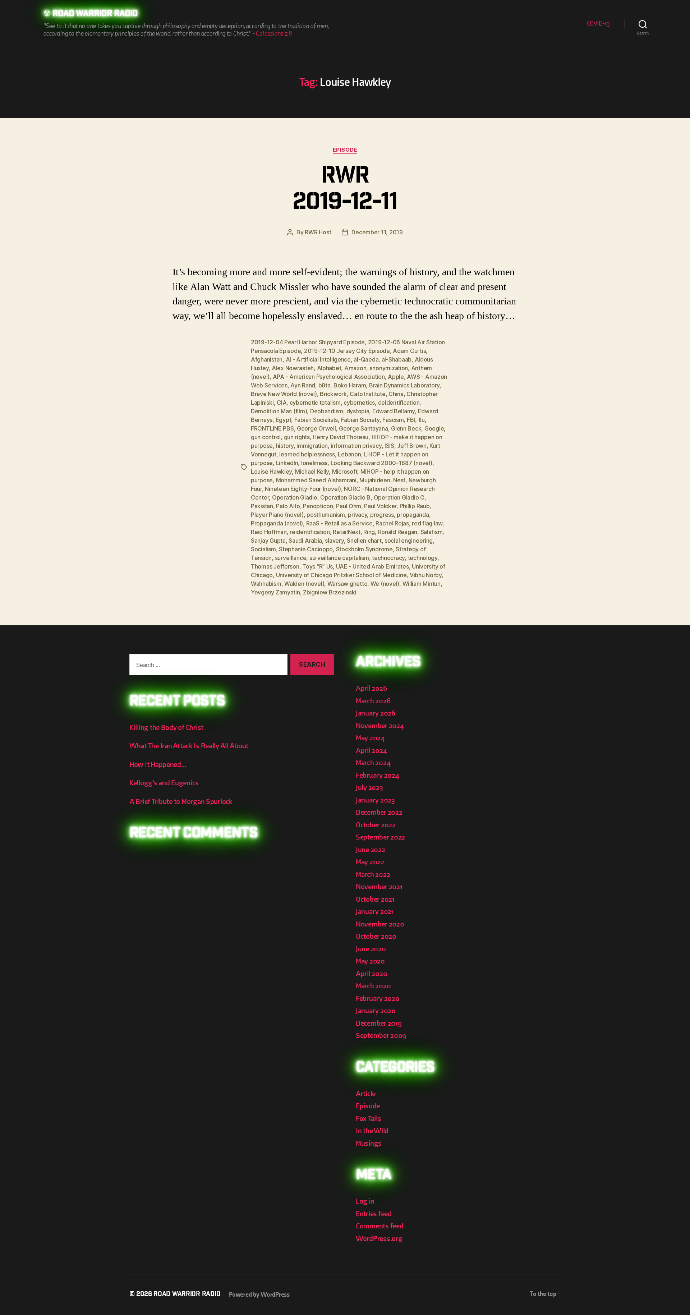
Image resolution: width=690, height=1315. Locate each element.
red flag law (427, 523)
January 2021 (375, 911)
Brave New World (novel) (284, 393)
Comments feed (380, 1226)
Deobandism (326, 411)
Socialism (263, 549)
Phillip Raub (415, 506)
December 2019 (379, 1023)
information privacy (356, 445)
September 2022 (380, 837)
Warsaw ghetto (347, 583)
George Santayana (363, 428)
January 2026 (375, 713)
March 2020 (373, 985)
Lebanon (349, 454)
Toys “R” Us (317, 566)
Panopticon (318, 506)
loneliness (314, 462)
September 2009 (381, 1035)
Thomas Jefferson (275, 566)
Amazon (355, 368)
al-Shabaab (396, 359)
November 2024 (380, 725)
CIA (281, 402)
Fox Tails (368, 1118)
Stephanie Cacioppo (306, 549)
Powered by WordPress (259, 1294)
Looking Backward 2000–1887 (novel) (381, 462)
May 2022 (370, 861)
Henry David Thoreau (340, 437)
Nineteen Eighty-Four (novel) (303, 488)
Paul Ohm (348, 506)
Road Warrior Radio (95, 14)
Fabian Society (360, 419)
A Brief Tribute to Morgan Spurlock (181, 801)
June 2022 (370, 849)
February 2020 (378, 998)
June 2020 (371, 948)
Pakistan (262, 506)
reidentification (310, 531)
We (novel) (385, 583)
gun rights (297, 437)
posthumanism (326, 514)
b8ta (324, 385)
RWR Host (318, 232)
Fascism (393, 419)
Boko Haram (350, 385)
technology (422, 557)
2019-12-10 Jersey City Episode (347, 350)
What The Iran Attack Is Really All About (188, 745)
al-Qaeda (366, 359)
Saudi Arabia (305, 540)
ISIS (389, 445)
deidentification (399, 402)
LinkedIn (287, 462)
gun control (266, 437)
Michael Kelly (312, 471)
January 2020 (376, 1010)
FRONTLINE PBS (272, 428)
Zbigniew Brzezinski (329, 592)
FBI (411, 419)
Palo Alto (288, 506)
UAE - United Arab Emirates (372, 566)
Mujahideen (374, 480)
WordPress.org (379, 1238)
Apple (396, 376)
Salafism (431, 531)
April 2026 (371, 688)
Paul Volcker (380, 506)
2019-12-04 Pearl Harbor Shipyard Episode (308, 342)
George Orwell (316, 428)
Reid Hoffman (269, 531)
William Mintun (421, 583)
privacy (357, 514)
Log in (365, 1201)
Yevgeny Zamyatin (275, 592)
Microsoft (345, 471)
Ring (369, 531)
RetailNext (346, 531)
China (396, 393)
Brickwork (333, 393)
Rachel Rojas (392, 523)
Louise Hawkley (271, 471)
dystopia (357, 411)
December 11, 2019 (376, 232)
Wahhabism (266, 583)
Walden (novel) (304, 583)
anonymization (388, 368)
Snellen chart (364, 540)
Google (434, 428)
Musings (369, 1143)
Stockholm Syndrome (364, 549)
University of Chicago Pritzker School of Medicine (341, 575)
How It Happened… (158, 764)
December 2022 (379, 812)
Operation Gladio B (345, 497)
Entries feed (374, 1213)
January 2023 (375, 800)
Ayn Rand (302, 385)
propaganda (413, 514)
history (285, 445)
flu (421, 419)
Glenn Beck (406, 428)
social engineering (409, 540)
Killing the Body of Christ (166, 727)
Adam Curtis (409, 350)
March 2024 (373, 762)
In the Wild (372, 1130)
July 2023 (369, 787)
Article (366, 1093)
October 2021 (375, 899)
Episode (345, 150)
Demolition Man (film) (279, 411)
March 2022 (373, 874)
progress (382, 514)
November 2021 (379, 886)
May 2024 (370, 738)
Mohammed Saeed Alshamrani (316, 480)
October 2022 (376, 824)
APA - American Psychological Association (329, 376)
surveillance (291, 557)
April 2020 (371, 973)
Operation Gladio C (399, 497)
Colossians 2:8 (273, 33)
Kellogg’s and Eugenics (164, 782)
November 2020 (380, 924)
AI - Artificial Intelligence (318, 359)
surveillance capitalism (339, 557)
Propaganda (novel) (277, 523)
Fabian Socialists (316, 419)
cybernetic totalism (315, 402)
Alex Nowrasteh (293, 368)
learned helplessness (307, 454)
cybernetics (359, 402)
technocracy (388, 557)
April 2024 (371, 750)
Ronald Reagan (398, 531)
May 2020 (370, 961)
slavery (334, 540)
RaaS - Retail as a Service (339, 523)
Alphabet (329, 368)
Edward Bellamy (393, 411)
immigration (312, 445)
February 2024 (377, 775)
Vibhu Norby (426, 575)
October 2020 (376, 936)
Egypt (283, 419)
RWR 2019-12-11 (345, 191)
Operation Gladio (294, 497)
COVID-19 (598, 23)
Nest (399, 480)
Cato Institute (367, 393)
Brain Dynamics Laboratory (404, 385)
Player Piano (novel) (277, 514)
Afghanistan (266, 359)
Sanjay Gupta (268, 540)
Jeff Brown (411, 445)
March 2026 (373, 700)
